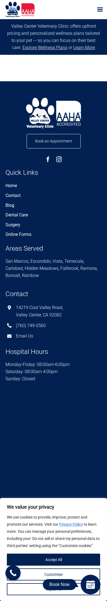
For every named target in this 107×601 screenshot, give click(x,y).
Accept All (53, 559)
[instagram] (59, 159)
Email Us (24, 336)
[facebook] (48, 159)
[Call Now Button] (13, 572)
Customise (53, 574)
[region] (53, 549)
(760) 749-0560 (31, 325)
